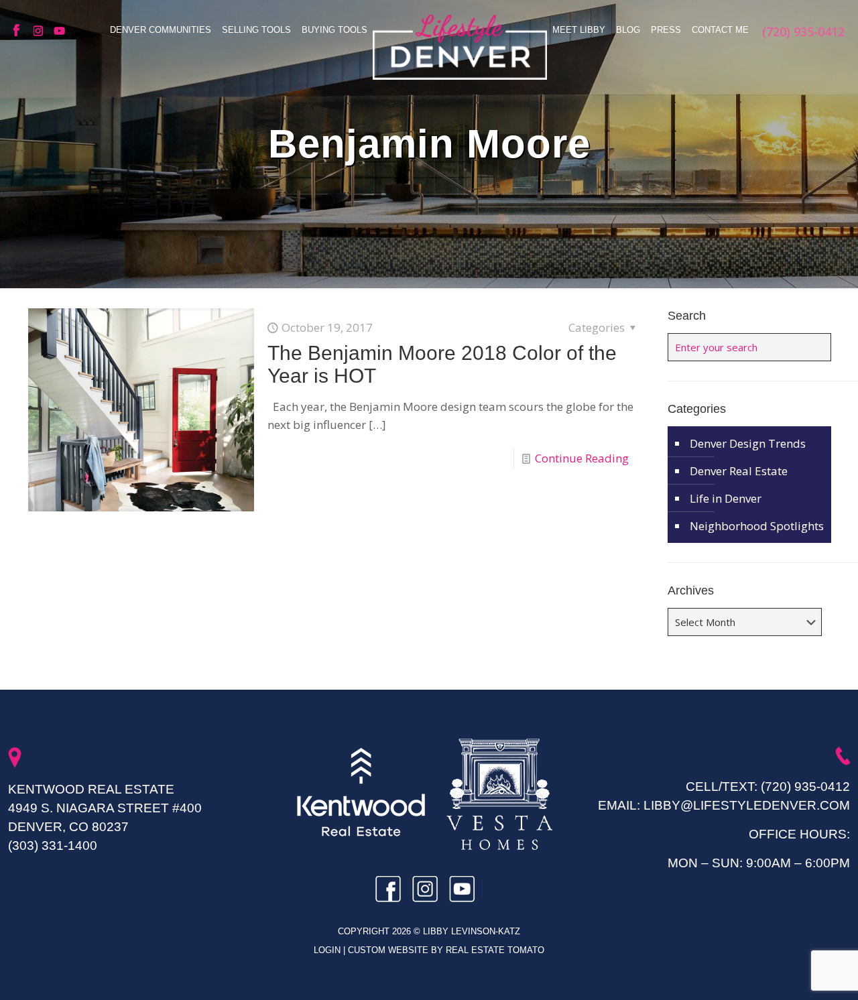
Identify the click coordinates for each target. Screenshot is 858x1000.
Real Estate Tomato (495, 950)
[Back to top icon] (794, 972)
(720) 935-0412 (805, 786)
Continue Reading (582, 458)
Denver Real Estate (739, 471)
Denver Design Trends (748, 443)
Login (328, 950)
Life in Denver (725, 498)
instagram (40, 30)
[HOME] (460, 47)
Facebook (20, 30)
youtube (60, 30)
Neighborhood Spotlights (757, 526)
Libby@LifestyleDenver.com (747, 805)
